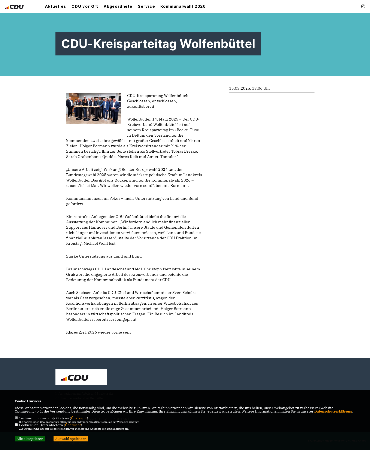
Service (146, 6)
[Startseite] (81, 377)
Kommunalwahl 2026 (183, 6)
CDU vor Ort (85, 6)
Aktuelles (55, 6)
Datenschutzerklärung (333, 411)
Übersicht (79, 418)
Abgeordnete (118, 6)
